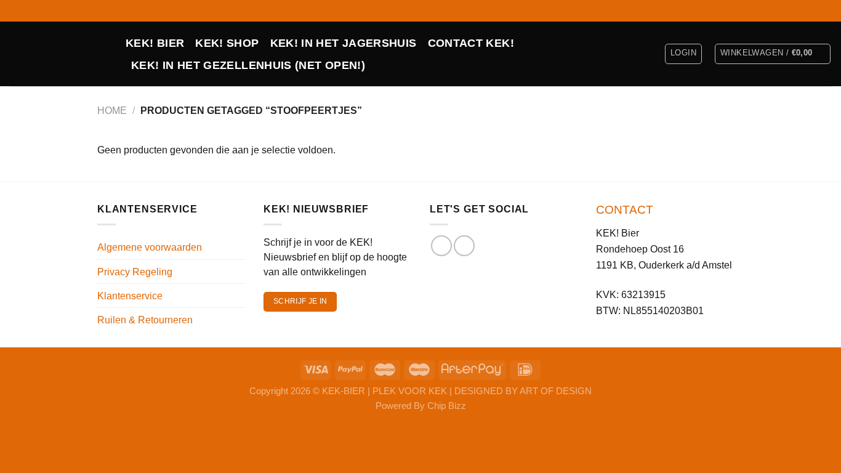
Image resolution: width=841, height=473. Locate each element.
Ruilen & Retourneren (145, 319)
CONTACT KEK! (471, 43)
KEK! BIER (155, 43)
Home (112, 110)
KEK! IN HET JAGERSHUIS (343, 43)
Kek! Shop (227, 43)
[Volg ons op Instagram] (825, 10)
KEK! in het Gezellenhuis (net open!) (248, 65)
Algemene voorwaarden (149, 247)
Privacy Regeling (134, 271)
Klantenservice (130, 295)
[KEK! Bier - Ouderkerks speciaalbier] (58, 54)
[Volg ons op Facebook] (813, 10)
